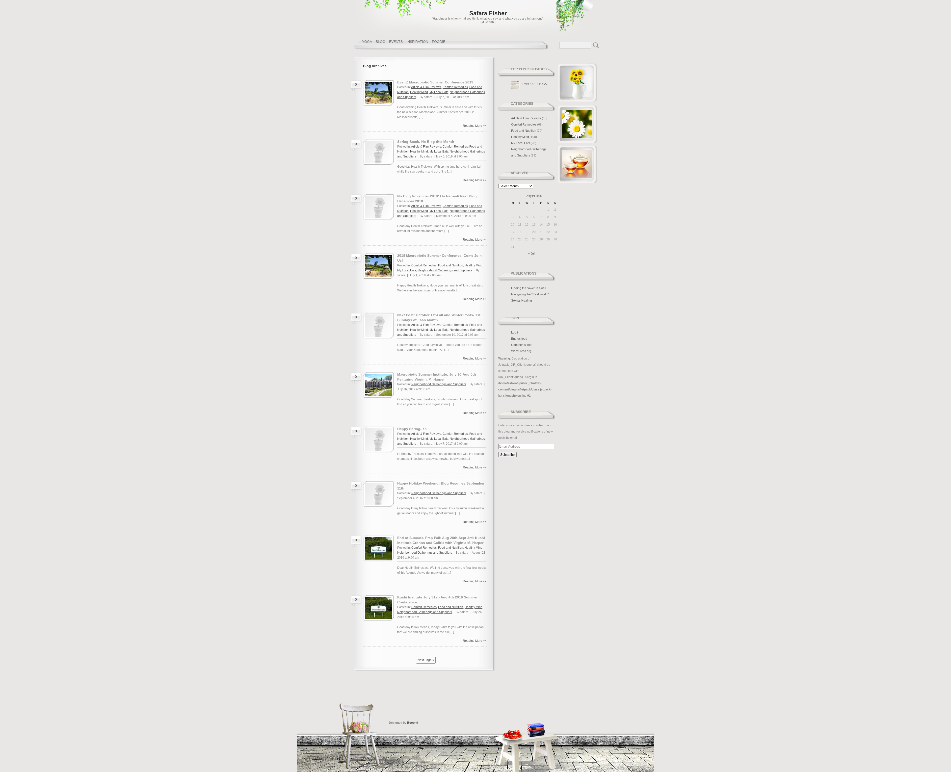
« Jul (531, 253)
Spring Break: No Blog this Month (425, 142)
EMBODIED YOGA (534, 84)
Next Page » (426, 660)
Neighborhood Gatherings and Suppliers (445, 270)
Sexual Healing (521, 300)
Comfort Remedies (455, 87)
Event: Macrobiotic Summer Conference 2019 (435, 82)
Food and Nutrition (450, 265)
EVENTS (396, 42)
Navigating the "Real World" (530, 294)
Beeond (412, 722)
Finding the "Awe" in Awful (528, 288)
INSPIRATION (417, 42)
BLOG (380, 42)
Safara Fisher (488, 13)
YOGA (367, 42)
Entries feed (519, 338)
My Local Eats (438, 92)
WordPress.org (521, 351)
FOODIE (438, 42)
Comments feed (521, 345)
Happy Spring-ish (412, 429)
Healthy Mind (419, 92)
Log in (515, 332)
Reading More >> (474, 126)
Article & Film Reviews (426, 87)
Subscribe (521, 412)
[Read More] (378, 103)
